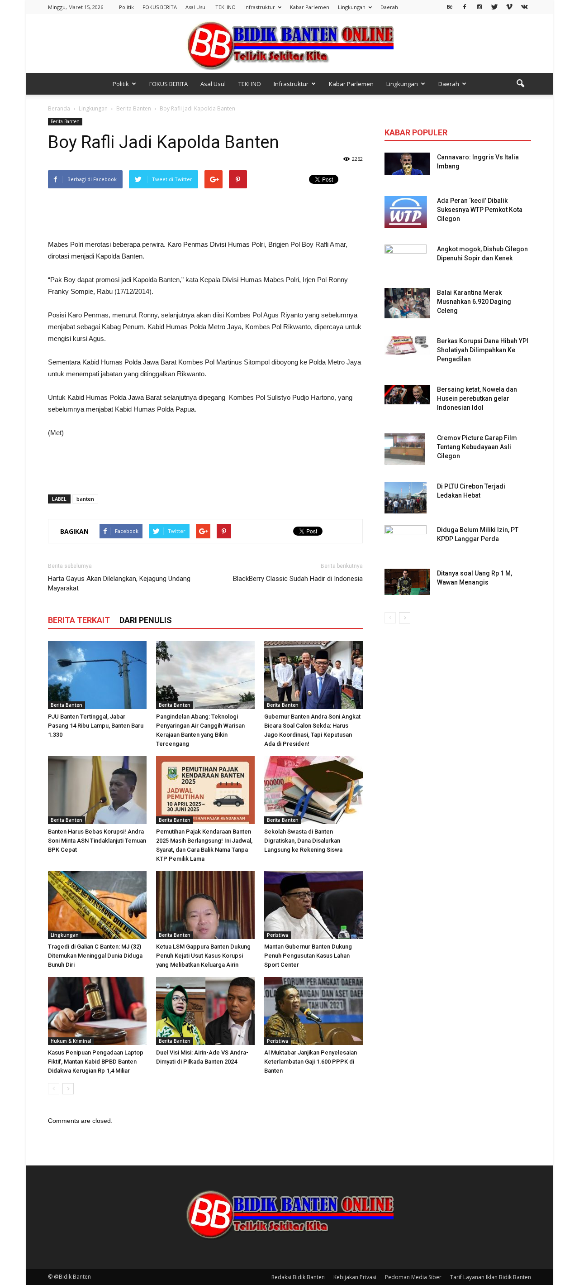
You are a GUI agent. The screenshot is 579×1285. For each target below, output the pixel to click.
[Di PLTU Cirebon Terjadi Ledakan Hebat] (405, 497)
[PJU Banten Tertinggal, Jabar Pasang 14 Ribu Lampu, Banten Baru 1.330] (97, 675)
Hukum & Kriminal (71, 1041)
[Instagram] (479, 6)
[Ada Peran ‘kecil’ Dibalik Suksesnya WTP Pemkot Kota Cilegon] (405, 212)
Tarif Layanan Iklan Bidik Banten (490, 1277)
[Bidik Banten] (289, 44)
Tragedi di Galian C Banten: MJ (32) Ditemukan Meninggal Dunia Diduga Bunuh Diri (95, 955)
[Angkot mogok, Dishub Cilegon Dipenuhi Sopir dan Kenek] (405, 260)
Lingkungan (351, 7)
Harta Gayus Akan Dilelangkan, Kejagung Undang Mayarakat (119, 583)
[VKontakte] (524, 6)
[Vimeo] (509, 6)
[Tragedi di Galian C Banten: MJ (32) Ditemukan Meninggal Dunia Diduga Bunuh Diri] (97, 905)
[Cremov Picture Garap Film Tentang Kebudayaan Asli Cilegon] (404, 449)
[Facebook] (464, 6)
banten (85, 498)
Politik (126, 7)
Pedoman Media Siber (413, 1277)
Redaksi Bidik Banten (298, 1277)
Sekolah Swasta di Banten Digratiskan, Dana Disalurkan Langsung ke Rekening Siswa (303, 840)
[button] (520, 84)
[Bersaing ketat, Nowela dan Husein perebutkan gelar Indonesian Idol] (407, 394)
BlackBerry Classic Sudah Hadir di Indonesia (298, 579)
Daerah (389, 7)
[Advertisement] (205, 215)
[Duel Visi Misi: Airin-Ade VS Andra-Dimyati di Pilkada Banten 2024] (205, 1011)
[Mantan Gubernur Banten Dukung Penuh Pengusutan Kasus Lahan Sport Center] (313, 905)
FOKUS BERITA (159, 7)
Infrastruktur (259, 7)
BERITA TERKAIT (79, 620)
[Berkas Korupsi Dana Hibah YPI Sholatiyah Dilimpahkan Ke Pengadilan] (407, 345)
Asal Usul (196, 7)
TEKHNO (225, 7)
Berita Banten (65, 121)
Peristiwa (277, 935)
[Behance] (449, 6)
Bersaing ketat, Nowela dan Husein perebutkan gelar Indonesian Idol (477, 398)
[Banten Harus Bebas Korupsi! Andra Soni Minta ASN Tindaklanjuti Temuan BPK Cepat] (97, 790)
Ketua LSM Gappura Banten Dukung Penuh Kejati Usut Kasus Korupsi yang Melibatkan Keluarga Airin (203, 955)
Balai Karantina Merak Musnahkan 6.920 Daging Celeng (474, 301)
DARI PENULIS (145, 620)
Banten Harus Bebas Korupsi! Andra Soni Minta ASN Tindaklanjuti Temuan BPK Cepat (97, 840)
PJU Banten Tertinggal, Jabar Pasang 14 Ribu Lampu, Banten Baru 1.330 (95, 725)
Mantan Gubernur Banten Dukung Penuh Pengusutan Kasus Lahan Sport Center (308, 955)
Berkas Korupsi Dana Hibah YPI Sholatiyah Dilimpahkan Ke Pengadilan (482, 350)
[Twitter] (494, 6)
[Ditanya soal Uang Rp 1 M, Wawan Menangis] (407, 582)
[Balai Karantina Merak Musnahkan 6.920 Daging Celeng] (407, 303)
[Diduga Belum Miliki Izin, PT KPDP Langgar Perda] (405, 541)
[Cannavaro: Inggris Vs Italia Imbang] (407, 164)
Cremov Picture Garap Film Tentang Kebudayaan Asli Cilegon (477, 447)
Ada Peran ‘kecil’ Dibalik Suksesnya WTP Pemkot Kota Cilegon (479, 209)
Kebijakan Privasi (354, 1277)
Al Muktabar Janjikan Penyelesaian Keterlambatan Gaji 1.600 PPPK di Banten (310, 1061)
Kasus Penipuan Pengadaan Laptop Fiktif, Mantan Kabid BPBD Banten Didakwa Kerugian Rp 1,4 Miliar (95, 1061)
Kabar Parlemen (309, 7)
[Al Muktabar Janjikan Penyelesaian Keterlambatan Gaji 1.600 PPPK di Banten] (313, 1011)
